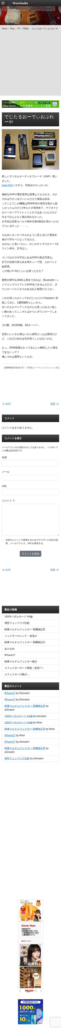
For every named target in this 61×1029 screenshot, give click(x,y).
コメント (8, 500)
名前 (4, 457)
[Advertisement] (30, 65)
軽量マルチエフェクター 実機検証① (25, 642)
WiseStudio (20, 3)
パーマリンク (40, 367)
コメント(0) (53, 367)
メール (5, 471)
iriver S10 (7, 185)
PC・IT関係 (23, 28)
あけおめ (10, 648)
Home (4, 28)
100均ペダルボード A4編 (19, 616)
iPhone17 (10, 655)
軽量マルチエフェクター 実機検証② (25, 629)
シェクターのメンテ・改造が (21, 635)
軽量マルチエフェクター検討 (21, 661)
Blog (12, 28)
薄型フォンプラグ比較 (17, 623)
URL (4, 486)
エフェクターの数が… (17, 674)
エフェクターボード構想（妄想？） (25, 668)
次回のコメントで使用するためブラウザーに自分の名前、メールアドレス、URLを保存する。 (32, 542)
